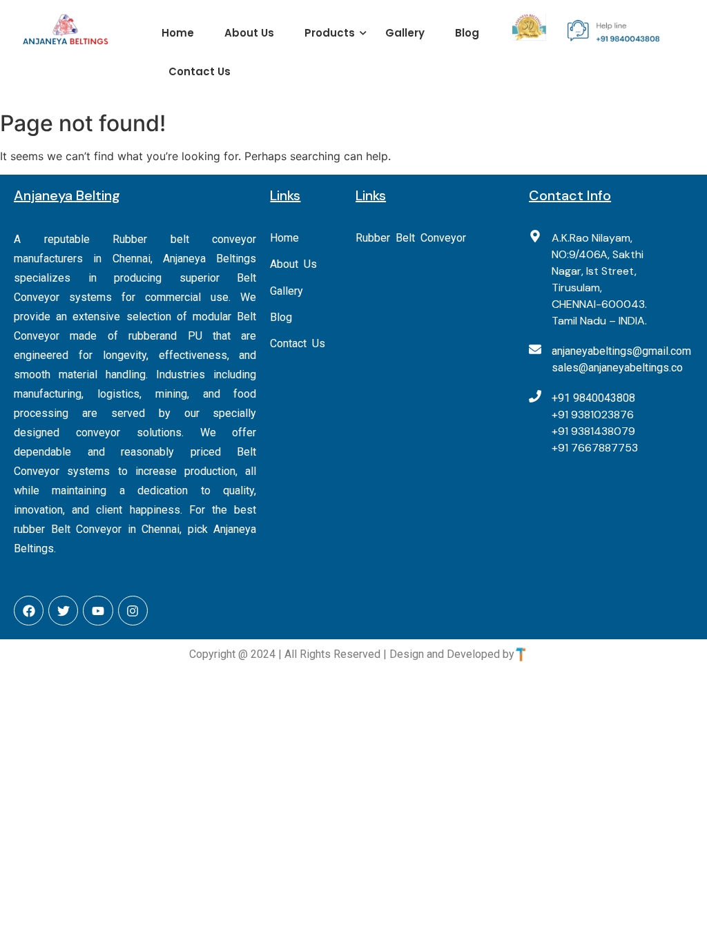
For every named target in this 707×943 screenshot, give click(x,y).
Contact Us (199, 71)
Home (178, 33)
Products (329, 33)
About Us (249, 33)
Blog (467, 33)
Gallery (405, 33)
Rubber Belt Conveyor (411, 237)
